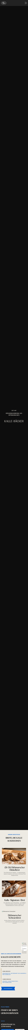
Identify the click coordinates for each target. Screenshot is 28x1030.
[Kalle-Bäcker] (4, 3)
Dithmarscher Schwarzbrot (14, 916)
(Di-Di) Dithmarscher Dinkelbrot (15, 868)
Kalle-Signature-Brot (14, 900)
